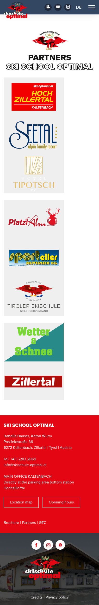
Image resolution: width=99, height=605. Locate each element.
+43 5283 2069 (23, 459)
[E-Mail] (58, 7)
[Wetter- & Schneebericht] (34, 342)
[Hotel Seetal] (34, 135)
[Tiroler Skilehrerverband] (34, 296)
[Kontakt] (67, 7)
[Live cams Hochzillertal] (60, 545)
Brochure (11, 522)
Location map (21, 502)
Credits (37, 597)
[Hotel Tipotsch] (34, 173)
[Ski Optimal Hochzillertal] (34, 96)
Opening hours (61, 502)
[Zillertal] (34, 380)
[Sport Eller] (34, 258)
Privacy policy (57, 597)
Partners (29, 522)
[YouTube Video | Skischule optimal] (48, 7)
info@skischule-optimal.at (25, 465)
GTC (42, 522)
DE (78, 7)
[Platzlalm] (34, 219)
